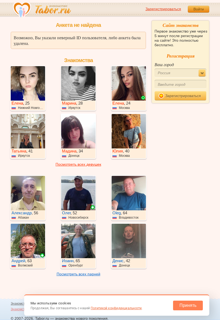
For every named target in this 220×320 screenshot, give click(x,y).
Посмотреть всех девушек (78, 164)
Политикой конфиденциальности (116, 308)
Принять (187, 305)
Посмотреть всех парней (78, 274)
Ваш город (164, 64)
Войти (198, 9)
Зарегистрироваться (163, 9)
